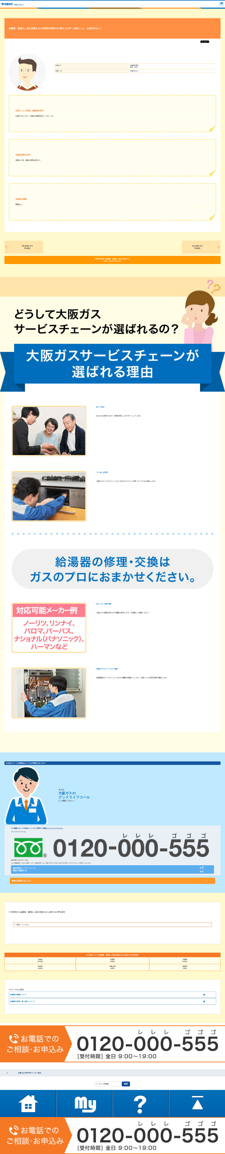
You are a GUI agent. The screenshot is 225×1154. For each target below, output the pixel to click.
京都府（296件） (112, 960)
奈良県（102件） (40, 967)
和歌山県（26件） (112, 967)
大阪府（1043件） (40, 960)
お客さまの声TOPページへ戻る (29, 1073)
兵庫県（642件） (184, 960)
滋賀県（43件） (185, 967)
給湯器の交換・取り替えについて (22, 1001)
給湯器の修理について (18, 994)
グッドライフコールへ (56, 828)
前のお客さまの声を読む (27, 247)
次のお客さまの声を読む (197, 247)
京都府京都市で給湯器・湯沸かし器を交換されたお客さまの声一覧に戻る (112, 260)
